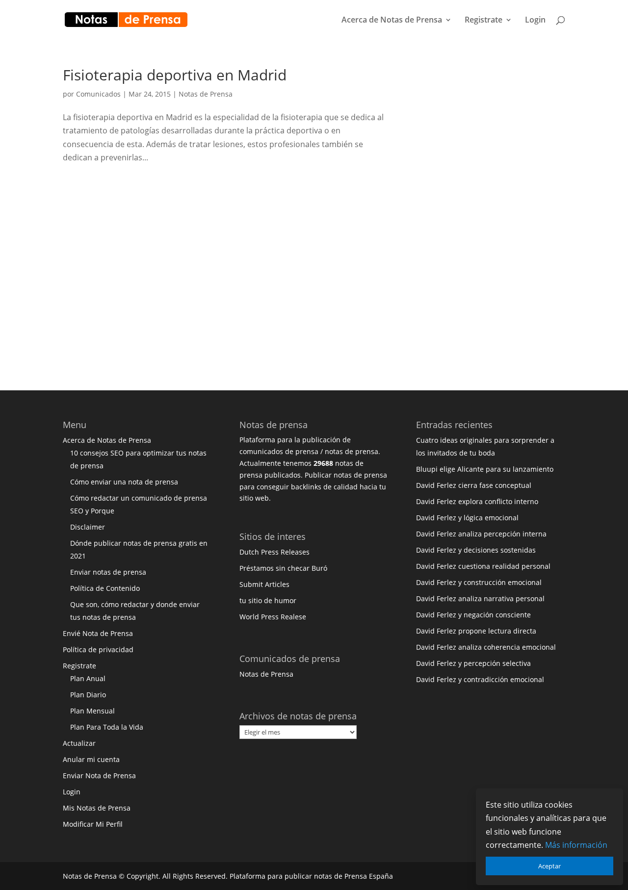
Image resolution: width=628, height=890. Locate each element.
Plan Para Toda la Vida (106, 727)
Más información (576, 844)
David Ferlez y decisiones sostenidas (476, 550)
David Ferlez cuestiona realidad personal (483, 566)
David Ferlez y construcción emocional (479, 582)
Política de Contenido (105, 588)
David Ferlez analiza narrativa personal (480, 598)
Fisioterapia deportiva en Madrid (175, 75)
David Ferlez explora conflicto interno (477, 501)
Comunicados (98, 94)
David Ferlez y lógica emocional (467, 517)
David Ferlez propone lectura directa (476, 631)
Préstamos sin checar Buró (283, 568)
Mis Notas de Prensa (97, 808)
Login (535, 20)
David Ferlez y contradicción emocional (480, 679)
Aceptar (549, 866)
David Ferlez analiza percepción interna (481, 533)
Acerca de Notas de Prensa (391, 20)
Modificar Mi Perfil (93, 824)
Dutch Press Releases (274, 552)
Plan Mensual (92, 710)
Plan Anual (87, 678)
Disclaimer (87, 527)
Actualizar (79, 743)
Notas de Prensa (206, 94)
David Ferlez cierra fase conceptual (473, 485)
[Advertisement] (497, 215)
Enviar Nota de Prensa (99, 775)
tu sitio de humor (267, 600)
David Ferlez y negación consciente (473, 614)
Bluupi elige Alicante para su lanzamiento (484, 469)
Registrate (483, 20)
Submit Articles (264, 584)
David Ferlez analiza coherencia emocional (486, 647)
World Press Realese (272, 616)
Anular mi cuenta (91, 759)
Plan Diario (88, 694)
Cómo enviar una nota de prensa (124, 481)
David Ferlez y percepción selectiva (473, 663)
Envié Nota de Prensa (98, 633)
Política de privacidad (98, 649)
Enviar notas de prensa (108, 572)
